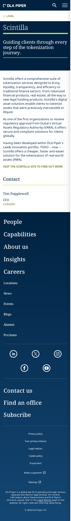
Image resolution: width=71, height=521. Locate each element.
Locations (10, 283)
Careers (14, 271)
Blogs (7, 314)
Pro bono (10, 335)
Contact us (18, 390)
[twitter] (35, 354)
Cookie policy (35, 455)
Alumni (9, 325)
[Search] (54, 5)
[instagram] (58, 354)
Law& (10, 16)
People (13, 222)
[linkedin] (13, 354)
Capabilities (20, 234)
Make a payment (33, 472)
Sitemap (32, 482)
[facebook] (24, 368)
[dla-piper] (14, 5)
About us (16, 246)
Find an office (23, 402)
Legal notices (35, 448)
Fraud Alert (35, 463)
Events (8, 304)
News (8, 293)
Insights (14, 259)
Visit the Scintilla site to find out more (33, 166)
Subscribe (17, 415)
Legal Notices (44, 500)
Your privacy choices (35, 441)
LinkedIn (9, 204)
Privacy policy (35, 433)
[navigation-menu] (65, 5)
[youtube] (46, 368)
